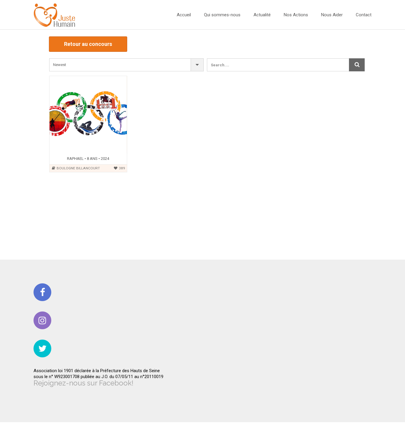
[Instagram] (42, 320)
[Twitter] (42, 348)
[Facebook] (42, 292)
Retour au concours (88, 44)
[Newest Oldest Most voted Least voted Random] (126, 64)
